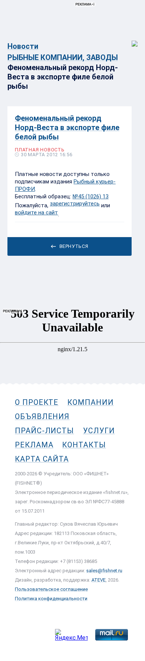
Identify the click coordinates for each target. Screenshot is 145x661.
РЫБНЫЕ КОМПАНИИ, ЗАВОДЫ (62, 57)
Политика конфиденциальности (51, 598)
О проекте (36, 402)
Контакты (84, 445)
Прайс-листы (44, 430)
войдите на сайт (36, 212)
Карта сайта (42, 459)
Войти (130, 39)
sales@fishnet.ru (104, 570)
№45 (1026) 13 (90, 196)
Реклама (34, 445)
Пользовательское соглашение (51, 589)
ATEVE (98, 580)
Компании (90, 402)
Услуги (99, 430)
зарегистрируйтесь (75, 203)
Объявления (42, 416)
